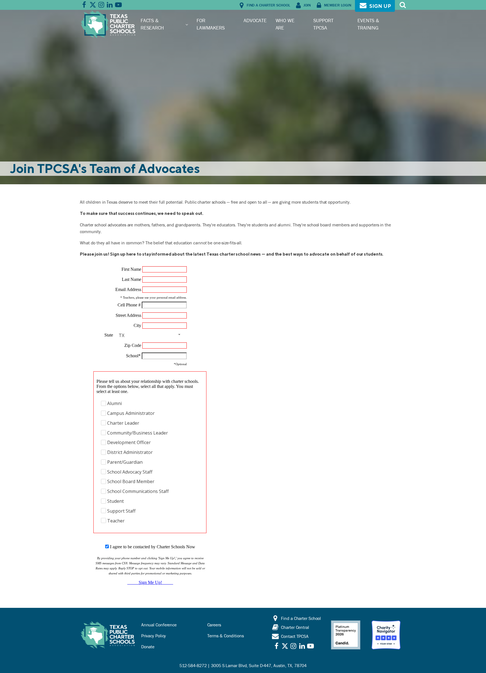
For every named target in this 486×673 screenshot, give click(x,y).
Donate (147, 646)
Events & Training (368, 24)
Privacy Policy (153, 635)
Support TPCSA (323, 24)
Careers (214, 624)
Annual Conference (159, 624)
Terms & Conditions (225, 635)
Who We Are (285, 24)
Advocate (255, 20)
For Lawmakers (211, 24)
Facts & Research (152, 24)
